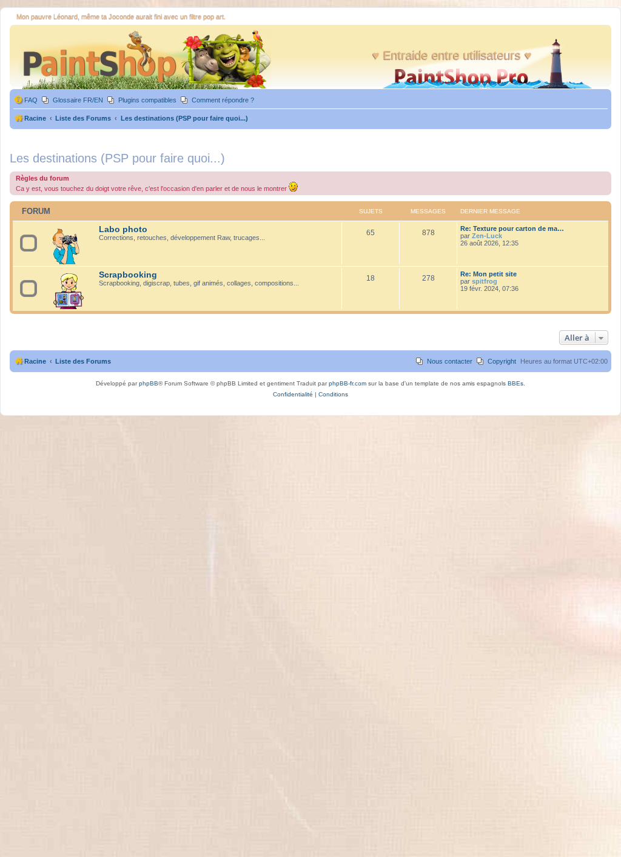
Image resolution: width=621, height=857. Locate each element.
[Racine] (142, 58)
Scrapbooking (128, 274)
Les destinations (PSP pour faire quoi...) (117, 158)
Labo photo (123, 229)
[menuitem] (25, 100)
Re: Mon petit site (488, 274)
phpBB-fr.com (347, 383)
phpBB (148, 383)
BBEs (515, 383)
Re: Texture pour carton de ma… (512, 228)
